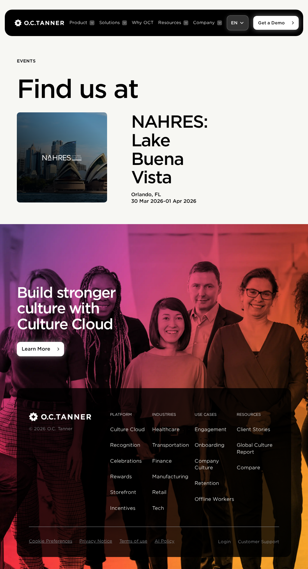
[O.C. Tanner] (66, 416)
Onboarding (209, 445)
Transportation (170, 445)
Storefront (123, 492)
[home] (39, 22)
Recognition (125, 445)
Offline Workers (214, 499)
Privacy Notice (95, 541)
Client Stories (253, 429)
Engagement (210, 429)
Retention (207, 483)
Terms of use (133, 541)
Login (224, 541)
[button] (81, 22)
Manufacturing (170, 476)
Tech (158, 508)
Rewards (121, 476)
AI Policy (164, 541)
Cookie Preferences (50, 541)
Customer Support (258, 541)
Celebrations (126, 461)
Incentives (122, 508)
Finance (162, 461)
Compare (248, 467)
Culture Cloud (127, 429)
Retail (159, 492)
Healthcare (166, 429)
